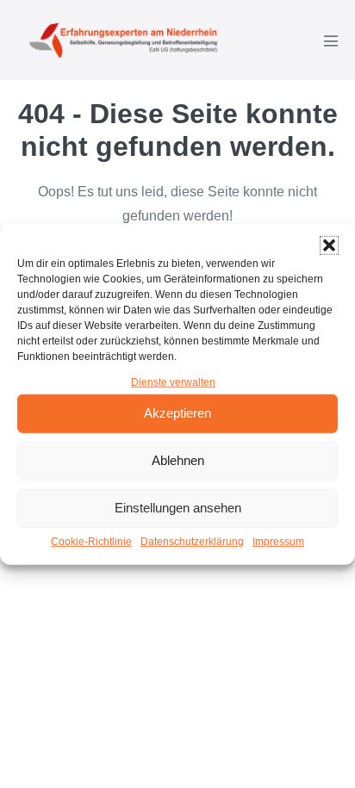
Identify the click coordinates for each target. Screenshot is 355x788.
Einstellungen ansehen (178, 507)
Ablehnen (178, 460)
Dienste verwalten (173, 381)
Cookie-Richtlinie (91, 542)
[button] (329, 244)
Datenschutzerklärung (192, 542)
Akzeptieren (177, 413)
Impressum (278, 542)
